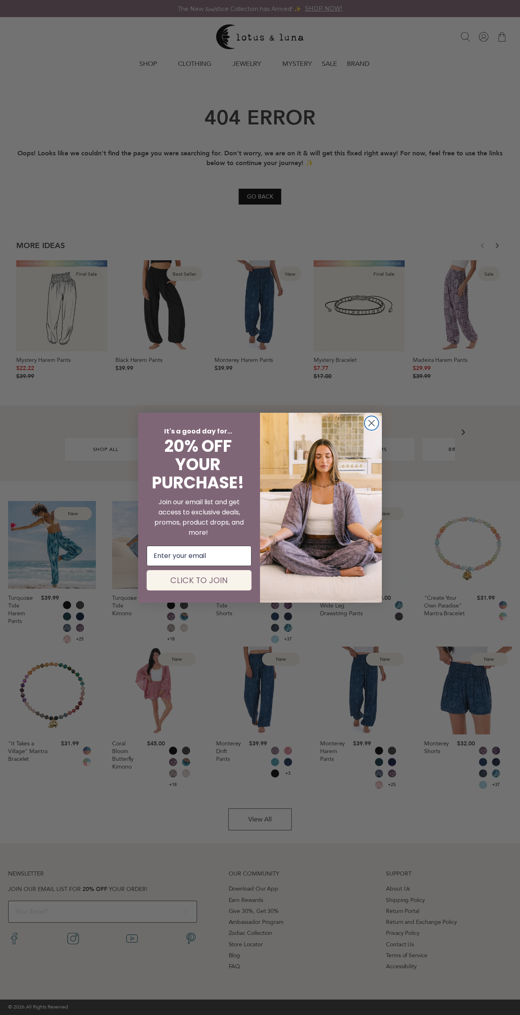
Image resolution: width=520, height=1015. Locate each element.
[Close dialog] (371, 423)
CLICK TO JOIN (199, 580)
